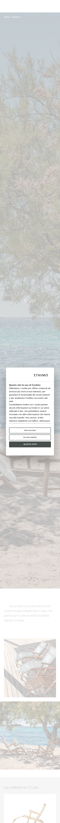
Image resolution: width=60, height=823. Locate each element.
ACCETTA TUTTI (30, 444)
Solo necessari (30, 430)
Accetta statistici (30, 437)
